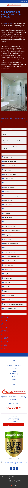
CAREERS (14, 379)
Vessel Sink (7, 291)
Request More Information (14, 425)
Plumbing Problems (9, 295)
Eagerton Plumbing (9, 191)
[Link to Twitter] (14, 468)
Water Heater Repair (9, 187)
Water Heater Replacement (11, 243)
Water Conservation (9, 248)
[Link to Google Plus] (17, 468)
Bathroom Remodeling (10, 174)
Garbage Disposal (8, 235)
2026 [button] (6, 317)
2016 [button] (6, 341)
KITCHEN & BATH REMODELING (14, 365)
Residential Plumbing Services (12, 230)
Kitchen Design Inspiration (11, 261)
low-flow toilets (8, 269)
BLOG (14, 384)
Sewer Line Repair (8, 209)
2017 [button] (6, 338)
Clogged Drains (8, 217)
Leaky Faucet (7, 274)
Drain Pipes (7, 282)
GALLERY (14, 371)
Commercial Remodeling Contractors (13, 304)
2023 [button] (6, 328)
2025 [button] (6, 321)
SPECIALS (14, 376)
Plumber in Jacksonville (10, 183)
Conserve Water (8, 278)
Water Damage (8, 200)
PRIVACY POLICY (12, 480)
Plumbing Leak (8, 204)
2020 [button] (6, 331)
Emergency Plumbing (9, 252)
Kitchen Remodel (5, 118)
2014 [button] (6, 348)
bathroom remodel (7, 23)
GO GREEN (14, 368)
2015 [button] (6, 345)
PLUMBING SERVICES (14, 363)
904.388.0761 (23, 1)
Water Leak (7, 300)
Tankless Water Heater (10, 165)
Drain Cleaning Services (10, 308)
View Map (14, 422)
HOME (14, 360)
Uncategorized (21, 118)
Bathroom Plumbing (9, 226)
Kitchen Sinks (7, 287)
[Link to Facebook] (11, 468)
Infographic (7, 213)
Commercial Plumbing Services (12, 256)
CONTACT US (14, 382)
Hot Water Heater (8, 178)
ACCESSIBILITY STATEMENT (14, 481)
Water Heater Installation (10, 161)
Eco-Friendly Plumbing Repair (11, 196)
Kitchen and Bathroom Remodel (12, 222)
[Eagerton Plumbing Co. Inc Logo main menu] (1, 1)
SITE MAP (19, 480)
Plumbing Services (13, 118)
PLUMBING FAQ (14, 374)
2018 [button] (6, 335)
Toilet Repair (7, 239)
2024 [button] (6, 324)
